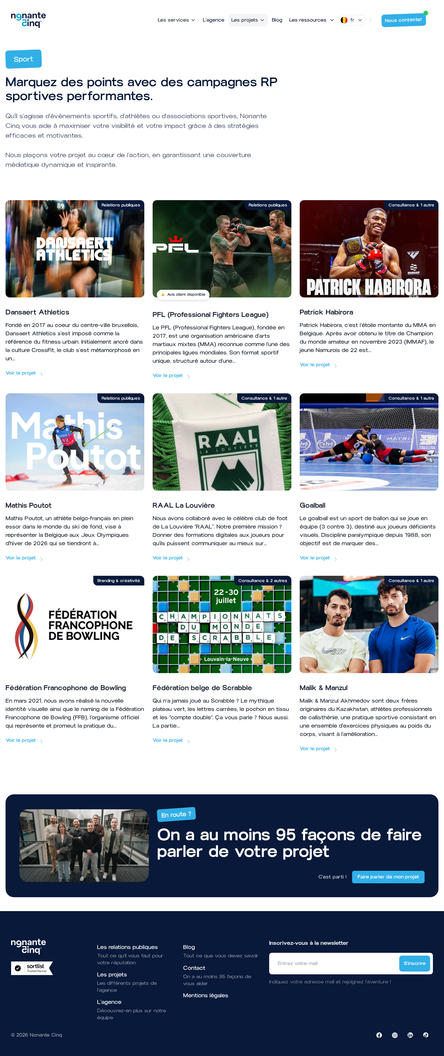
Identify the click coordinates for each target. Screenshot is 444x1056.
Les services (173, 20)
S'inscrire (415, 963)
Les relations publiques (127, 947)
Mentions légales (205, 995)
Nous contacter (404, 20)
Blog (277, 20)
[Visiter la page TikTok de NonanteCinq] (426, 1035)
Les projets (244, 20)
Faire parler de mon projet (388, 877)
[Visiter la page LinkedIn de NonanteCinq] (410, 1035)
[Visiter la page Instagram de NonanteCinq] (395, 1035)
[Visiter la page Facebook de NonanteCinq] (379, 1035)
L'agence (213, 20)
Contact (194, 968)
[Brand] (28, 20)
